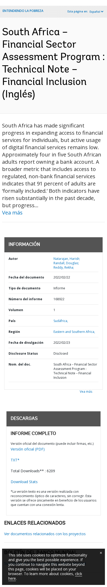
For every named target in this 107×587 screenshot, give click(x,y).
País (12, 321)
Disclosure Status (23, 353)
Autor (13, 258)
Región (14, 332)
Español (95, 11)
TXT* (15, 459)
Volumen (16, 310)
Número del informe (25, 299)
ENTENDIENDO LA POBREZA (23, 11)
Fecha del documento (26, 277)
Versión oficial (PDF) (28, 449)
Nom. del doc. (20, 364)
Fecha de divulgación (26, 342)
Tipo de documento (25, 288)
